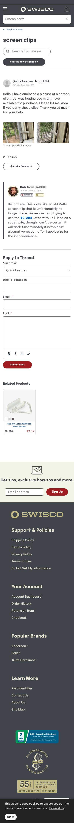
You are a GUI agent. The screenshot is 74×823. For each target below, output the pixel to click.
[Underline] (22, 353)
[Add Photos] (28, 353)
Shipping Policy (23, 540)
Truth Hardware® (24, 660)
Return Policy (21, 547)
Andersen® (20, 646)
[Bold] (9, 353)
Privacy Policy (22, 554)
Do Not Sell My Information (31, 568)
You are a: (10, 263)
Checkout (19, 617)
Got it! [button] (10, 817)
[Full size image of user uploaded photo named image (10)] (53, 132)
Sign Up (57, 491)
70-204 (26, 218)
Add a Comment (22, 167)
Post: (6, 313)
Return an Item (23, 610)
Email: (7, 296)
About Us (18, 702)
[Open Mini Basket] (68, 9)
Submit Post (17, 365)
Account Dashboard (26, 596)
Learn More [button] (56, 808)
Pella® (16, 653)
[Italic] (15, 353)
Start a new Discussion (24, 62)
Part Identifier (22, 688)
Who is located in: (15, 280)
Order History (22, 603)
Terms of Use (21, 561)
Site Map (18, 709)
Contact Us (20, 695)
